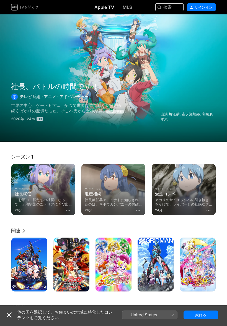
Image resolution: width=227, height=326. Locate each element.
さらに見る (114, 112)
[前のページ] (5, 188)
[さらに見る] (68, 210)
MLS (127, 7)
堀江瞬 (174, 114)
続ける (200, 315)
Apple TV (104, 7)
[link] (18, 231)
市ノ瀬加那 (191, 114)
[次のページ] (221, 188)
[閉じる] (9, 314)
